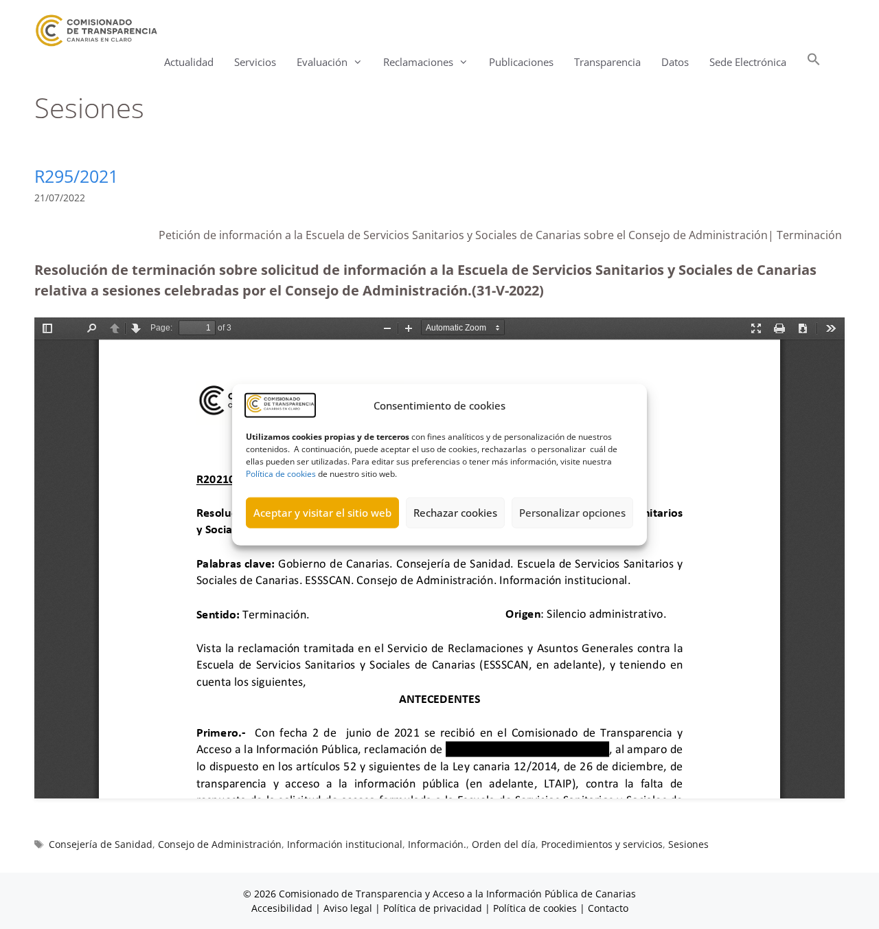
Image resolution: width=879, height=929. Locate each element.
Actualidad (189, 62)
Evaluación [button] (322, 62)
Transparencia (607, 62)
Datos (675, 62)
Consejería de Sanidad (100, 844)
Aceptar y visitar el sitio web (322, 512)
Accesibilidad (283, 908)
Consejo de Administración (220, 844)
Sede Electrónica (747, 62)
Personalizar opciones (572, 512)
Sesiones (688, 844)
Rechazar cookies (455, 512)
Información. (437, 844)
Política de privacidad (432, 908)
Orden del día (504, 844)
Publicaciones (521, 62)
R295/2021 (76, 176)
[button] (814, 62)
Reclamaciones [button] (418, 62)
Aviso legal (347, 908)
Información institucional (344, 844)
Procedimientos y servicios (602, 844)
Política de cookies (281, 473)
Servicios (255, 62)
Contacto (608, 908)
